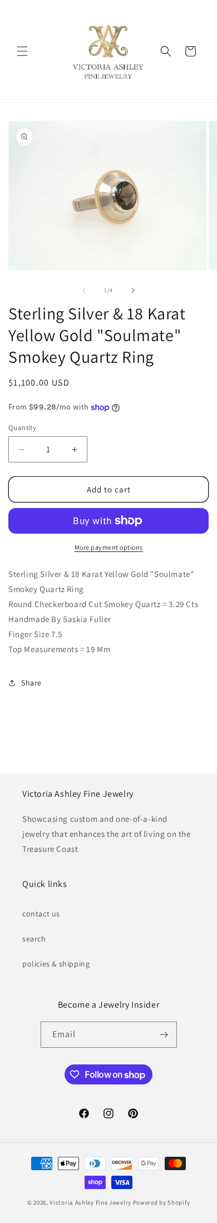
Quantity (22, 427)
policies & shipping (56, 964)
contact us (41, 914)
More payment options (109, 547)
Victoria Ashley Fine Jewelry (90, 1202)
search (34, 939)
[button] (22, 51)
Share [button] (31, 683)
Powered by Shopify (161, 1202)
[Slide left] (84, 290)
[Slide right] (133, 290)
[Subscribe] (164, 1035)
